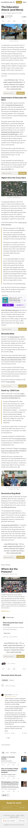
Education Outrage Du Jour (8, 774)
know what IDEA (6, 169)
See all (4, 795)
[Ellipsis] (26, 694)
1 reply (8, 737)
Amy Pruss (7, 694)
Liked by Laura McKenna (11, 696)
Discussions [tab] (13, 752)
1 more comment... (6, 745)
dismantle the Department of (14, 105)
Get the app (22, 821)
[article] (14, 761)
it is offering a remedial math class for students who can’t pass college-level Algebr (13, 357)
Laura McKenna (9, 16)
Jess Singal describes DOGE (9, 525)
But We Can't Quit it (6, 761)
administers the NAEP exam (9, 134)
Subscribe (19, 2)
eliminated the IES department (10, 132)
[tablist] (8, 680)
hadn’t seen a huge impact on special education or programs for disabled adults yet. (13, 396)
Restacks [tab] (11, 680)
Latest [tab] (7, 752)
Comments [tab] (5, 680)
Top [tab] (3, 752)
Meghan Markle (14, 337)
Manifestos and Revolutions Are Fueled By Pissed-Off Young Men (10, 786)
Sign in (24, 2)
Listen (24, 17)
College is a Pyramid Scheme (8, 758)
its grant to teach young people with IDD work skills (13, 450)
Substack (6, 824)
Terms (22, 815)
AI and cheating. (10, 382)
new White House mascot (8, 507)
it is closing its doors (20, 439)
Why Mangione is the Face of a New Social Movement (10, 783)
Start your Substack (10, 821)
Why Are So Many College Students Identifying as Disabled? (9, 770)
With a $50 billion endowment (10, 310)
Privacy (18, 815)
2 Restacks (12, 663)
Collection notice (14, 817)
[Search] (25, 752)
